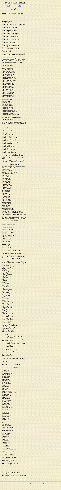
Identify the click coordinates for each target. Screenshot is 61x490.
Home (17, 483)
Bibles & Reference (34, 483)
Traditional (12, 9)
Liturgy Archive (21, 483)
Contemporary (16, 9)
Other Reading (40, 483)
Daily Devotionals (27, 483)
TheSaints (37, 483)
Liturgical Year (24, 483)
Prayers (30, 483)
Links (43, 483)
